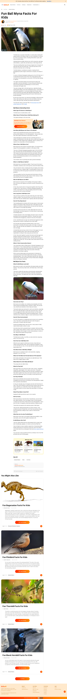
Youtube (45, 693)
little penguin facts (35, 102)
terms (56, 687)
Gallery (5, 50)
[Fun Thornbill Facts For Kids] (22, 591)
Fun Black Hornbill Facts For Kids (17, 655)
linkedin (45, 692)
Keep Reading (23, 522)
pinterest (45, 689)
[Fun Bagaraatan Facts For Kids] (22, 490)
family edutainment (36, 692)
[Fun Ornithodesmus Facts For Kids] (18, 443)
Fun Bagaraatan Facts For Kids (16, 505)
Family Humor (29, 4)
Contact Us (24, 687)
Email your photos (20, 126)
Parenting (23, 4)
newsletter (35, 690)
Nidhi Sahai (6, 608)
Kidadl (2, 9)
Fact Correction (40, 471)
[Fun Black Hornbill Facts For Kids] (22, 640)
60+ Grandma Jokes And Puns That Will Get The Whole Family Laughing (31, 1)
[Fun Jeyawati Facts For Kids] (28, 443)
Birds (23, 459)
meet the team (35, 689)
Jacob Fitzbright (11, 22)
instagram (45, 690)
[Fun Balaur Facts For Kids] (38, 443)
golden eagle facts (17, 104)
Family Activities (12, 4)
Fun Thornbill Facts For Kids (15, 606)
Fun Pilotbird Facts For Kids (15, 557)
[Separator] (65, 692)
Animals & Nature (17, 459)
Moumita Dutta (7, 507)
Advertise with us (25, 689)
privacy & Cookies (58, 689)
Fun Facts (18, 4)
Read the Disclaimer (19, 471)
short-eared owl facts (38, 429)
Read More (49, 1)
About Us (34, 687)
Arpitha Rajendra (7, 559)
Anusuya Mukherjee (19, 465)
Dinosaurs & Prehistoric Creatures (19, 448)
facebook (45, 687)
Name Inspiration (36, 4)
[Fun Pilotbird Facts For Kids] (22, 542)
